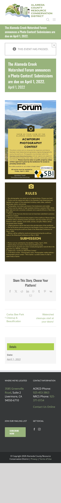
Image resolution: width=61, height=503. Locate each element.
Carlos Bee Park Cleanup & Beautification (15, 318)
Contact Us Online (44, 407)
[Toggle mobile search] (47, 19)
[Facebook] (34, 429)
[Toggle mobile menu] (54, 19)
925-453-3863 (41, 392)
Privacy (34, 459)
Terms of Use (45, 459)
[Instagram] (39, 429)
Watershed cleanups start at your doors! (45, 318)
